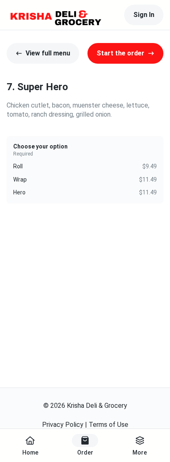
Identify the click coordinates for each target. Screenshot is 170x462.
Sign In (143, 15)
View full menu (48, 53)
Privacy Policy (62, 424)
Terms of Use (108, 424)
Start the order (120, 53)
